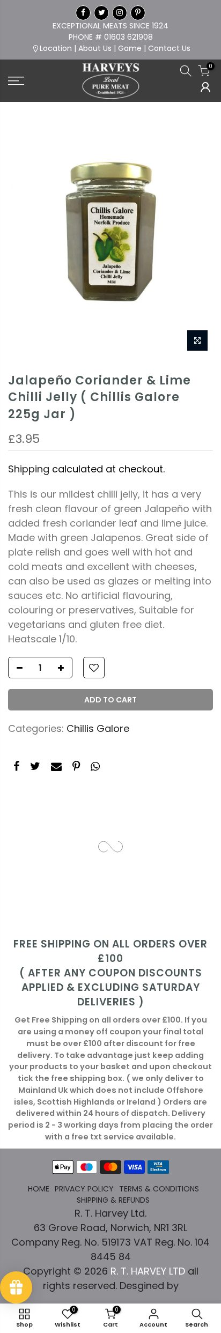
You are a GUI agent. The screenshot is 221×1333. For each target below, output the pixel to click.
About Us (95, 48)
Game (130, 48)
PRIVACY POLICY (84, 1188)
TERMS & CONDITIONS (159, 1188)
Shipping (28, 469)
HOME (38, 1188)
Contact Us (169, 48)
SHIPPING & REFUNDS (113, 1200)
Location (56, 48)
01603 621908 (128, 37)
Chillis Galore (98, 728)
